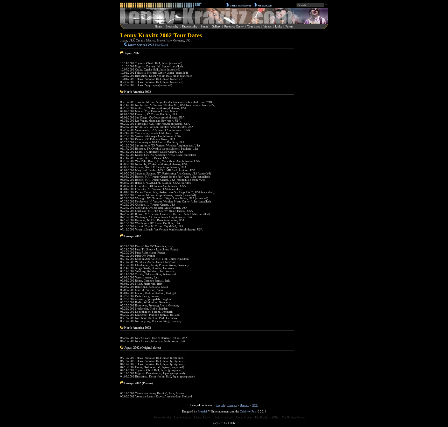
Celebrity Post (248, 411)
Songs (204, 26)
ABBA (275, 417)
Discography (189, 26)
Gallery (216, 26)
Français (232, 405)
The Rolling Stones (293, 417)
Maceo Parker (202, 417)
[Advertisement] (312, 110)
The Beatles (261, 417)
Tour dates (253, 26)
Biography (172, 26)
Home (158, 26)
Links (278, 26)
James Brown (244, 417)
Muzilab (203, 411)
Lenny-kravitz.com (240, 5)
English (220, 405)
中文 (255, 405)
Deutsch (244, 405)
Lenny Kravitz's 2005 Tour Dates (148, 44)
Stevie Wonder (162, 417)
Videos (267, 26)
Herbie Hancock (223, 417)
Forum (289, 26)
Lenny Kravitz (182, 417)
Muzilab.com (265, 5)
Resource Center (234, 26)
